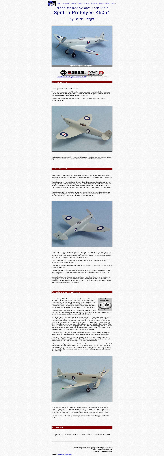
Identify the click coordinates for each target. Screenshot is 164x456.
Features (73, 3)
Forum (113, 3)
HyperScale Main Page (64, 454)
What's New (65, 3)
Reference (94, 3)
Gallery (80, 3)
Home (58, 3)
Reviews (86, 3)
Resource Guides (104, 3)
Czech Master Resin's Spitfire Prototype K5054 (71, 77)
